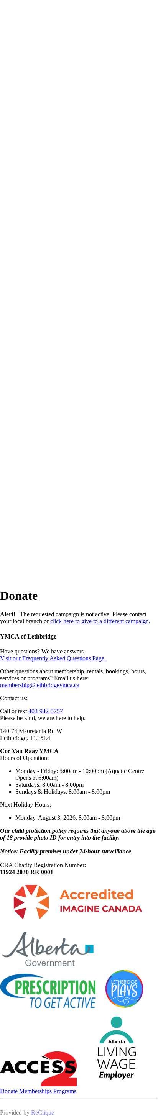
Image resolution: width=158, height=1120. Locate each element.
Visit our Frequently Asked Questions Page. (53, 658)
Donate (9, 1091)
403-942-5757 (45, 711)
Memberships (35, 1091)
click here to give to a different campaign (99, 621)
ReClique (42, 1112)
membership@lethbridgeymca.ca (39, 685)
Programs (64, 1091)
